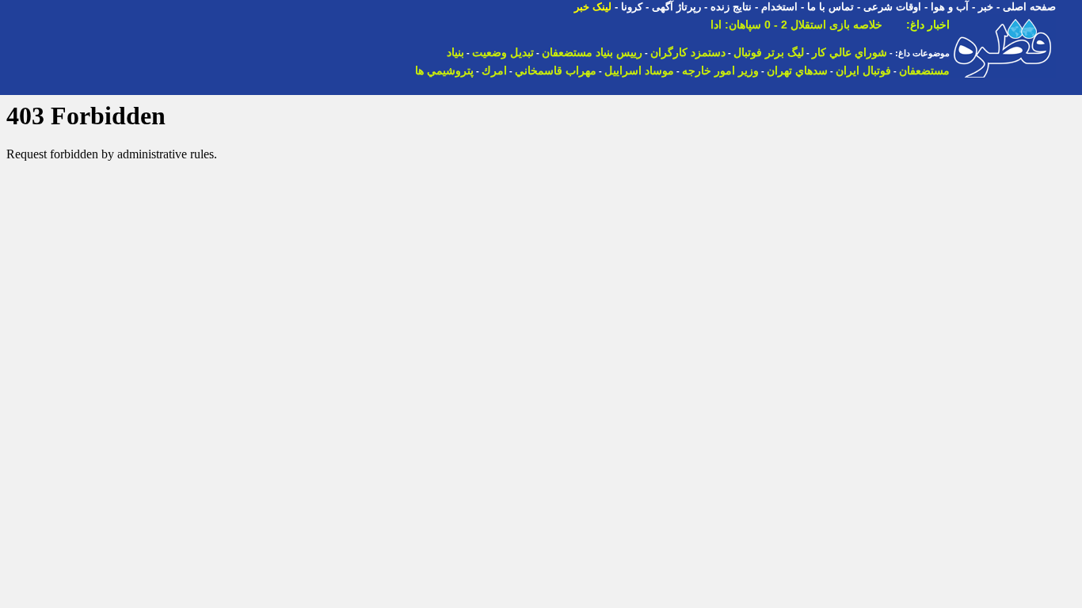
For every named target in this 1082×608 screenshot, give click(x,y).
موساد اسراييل (639, 70)
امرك (494, 70)
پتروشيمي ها (444, 70)
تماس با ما (830, 7)
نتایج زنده (731, 7)
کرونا (631, 7)
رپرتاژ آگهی (676, 7)
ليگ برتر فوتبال (768, 52)
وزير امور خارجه (720, 70)
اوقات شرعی (892, 7)
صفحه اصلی (1029, 7)
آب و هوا (950, 7)
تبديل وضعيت (503, 52)
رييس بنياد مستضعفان (592, 52)
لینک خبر (592, 7)
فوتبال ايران (863, 70)
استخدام (779, 7)
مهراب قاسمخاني (555, 70)
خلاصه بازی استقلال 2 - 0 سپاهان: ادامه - (786, 24)
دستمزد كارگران (688, 52)
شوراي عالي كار (849, 52)
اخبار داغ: (928, 24)
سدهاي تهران (797, 70)
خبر (985, 7)
